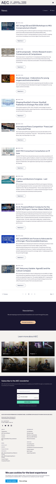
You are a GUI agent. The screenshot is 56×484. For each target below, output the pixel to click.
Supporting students (31, 452)
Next (51, 294)
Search (46, 10)
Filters (53, 10)
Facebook (2, 426)
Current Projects (4, 459)
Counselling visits (30, 443)
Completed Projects (5, 460)
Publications (4, 449)
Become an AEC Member (32, 436)
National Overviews (31, 438)
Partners (3, 435)
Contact (3, 436)
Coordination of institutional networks (35, 447)
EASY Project (29, 451)
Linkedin (8, 426)
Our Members (30, 431)
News (2, 443)
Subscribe (27, 402)
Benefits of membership (32, 435)
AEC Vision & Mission (5, 433)
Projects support (30, 449)
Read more (20, 40)
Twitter (5, 426)
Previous (5, 294)
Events (5, 370)
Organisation (4, 431)
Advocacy (6, 353)
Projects (32, 353)
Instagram (11, 426)
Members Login (30, 433)
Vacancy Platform (30, 445)
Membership (30, 429)
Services (32, 370)
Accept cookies (11, 481)
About (3, 429)
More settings (23, 481)
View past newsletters (27, 322)
